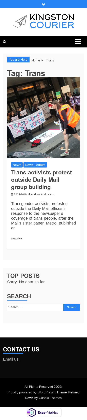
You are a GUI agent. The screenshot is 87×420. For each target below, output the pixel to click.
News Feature (35, 165)
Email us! (12, 359)
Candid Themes (50, 398)
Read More (16, 238)
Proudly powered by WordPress (31, 392)
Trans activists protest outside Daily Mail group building (41, 179)
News (17, 165)
